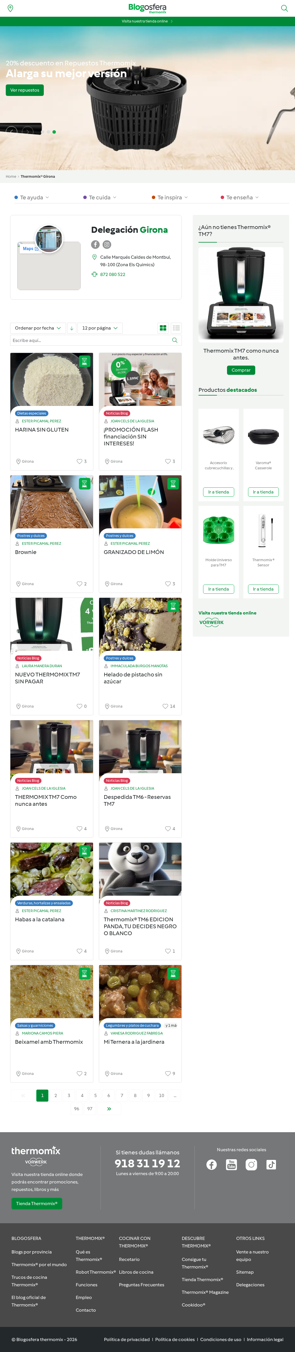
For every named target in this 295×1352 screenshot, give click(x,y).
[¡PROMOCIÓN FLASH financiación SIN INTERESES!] (140, 386)
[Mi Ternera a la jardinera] (140, 998)
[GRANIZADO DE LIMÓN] (140, 508)
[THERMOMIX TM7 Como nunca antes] (51, 753)
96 (76, 1108)
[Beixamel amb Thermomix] (51, 998)
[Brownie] (51, 508)
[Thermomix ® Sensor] (263, 530)
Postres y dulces (31, 536)
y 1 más (172, 1025)
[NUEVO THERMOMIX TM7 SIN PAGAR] (51, 631)
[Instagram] (251, 1164)
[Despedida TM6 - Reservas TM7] (140, 753)
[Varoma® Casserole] (263, 433)
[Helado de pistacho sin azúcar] (140, 631)
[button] (284, 8)
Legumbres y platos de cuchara (132, 1025)
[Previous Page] (23, 1096)
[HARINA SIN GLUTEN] (51, 386)
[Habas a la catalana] (51, 876)
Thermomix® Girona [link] (38, 176)
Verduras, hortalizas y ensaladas (44, 903)
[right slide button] (27, 132)
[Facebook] (211, 1164)
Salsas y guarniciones (35, 1025)
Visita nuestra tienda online (145, 21)
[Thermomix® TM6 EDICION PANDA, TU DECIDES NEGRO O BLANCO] (140, 876)
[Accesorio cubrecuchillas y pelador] (218, 433)
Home (11, 176)
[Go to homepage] (147, 8)
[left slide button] (11, 132)
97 (89, 1108)
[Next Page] (109, 1109)
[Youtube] (231, 1164)
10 (161, 1095)
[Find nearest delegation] (10, 8)
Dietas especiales (31, 413)
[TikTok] (271, 1164)
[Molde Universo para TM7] (218, 530)
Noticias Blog (117, 413)
